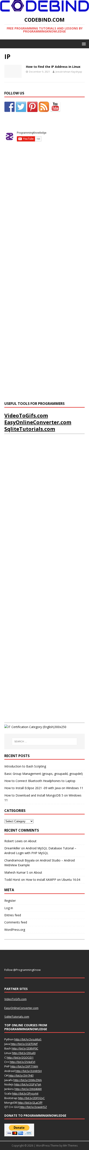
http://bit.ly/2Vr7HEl (20, 1075)
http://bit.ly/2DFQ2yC (31, 1098)
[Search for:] (44, 741)
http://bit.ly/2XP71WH (24, 1066)
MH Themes (70, 1145)
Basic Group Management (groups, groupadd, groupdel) (43, 774)
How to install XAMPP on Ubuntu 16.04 (53, 880)
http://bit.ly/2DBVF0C (25, 1048)
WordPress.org (14, 930)
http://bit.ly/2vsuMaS (27, 1039)
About (32, 841)
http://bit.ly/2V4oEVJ (22, 1062)
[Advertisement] (36, 222)
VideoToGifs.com (26, 415)
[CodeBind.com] (44, 9)
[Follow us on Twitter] (21, 107)
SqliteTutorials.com (29, 428)
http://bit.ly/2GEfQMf (24, 1044)
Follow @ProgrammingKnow (22, 970)
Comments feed (15, 922)
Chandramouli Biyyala (19, 860)
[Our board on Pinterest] (32, 107)
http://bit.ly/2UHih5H (28, 1071)
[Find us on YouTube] (55, 107)
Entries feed (12, 915)
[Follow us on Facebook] (9, 107)
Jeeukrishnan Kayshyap (69, 71)
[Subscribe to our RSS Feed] (44, 107)
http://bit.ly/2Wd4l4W (28, 1089)
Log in (8, 908)
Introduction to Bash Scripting (25, 766)
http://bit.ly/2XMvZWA (27, 1080)
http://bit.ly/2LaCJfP (30, 1103)
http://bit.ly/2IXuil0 (23, 1053)
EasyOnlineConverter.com (37, 422)
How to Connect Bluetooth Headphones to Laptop (39, 781)
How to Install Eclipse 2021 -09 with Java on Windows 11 (43, 788)
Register (10, 901)
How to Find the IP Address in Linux (53, 67)
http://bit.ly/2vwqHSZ (33, 1107)
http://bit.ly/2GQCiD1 (20, 1057)
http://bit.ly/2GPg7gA (27, 1084)
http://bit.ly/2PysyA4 (25, 1093)
